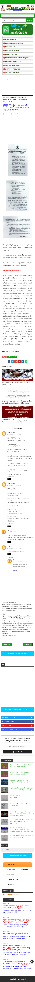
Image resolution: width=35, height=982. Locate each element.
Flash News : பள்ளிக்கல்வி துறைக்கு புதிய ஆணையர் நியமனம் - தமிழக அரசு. (15, 421)
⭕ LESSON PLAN (9, 47)
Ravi (8, 546)
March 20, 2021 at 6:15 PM (15, 533)
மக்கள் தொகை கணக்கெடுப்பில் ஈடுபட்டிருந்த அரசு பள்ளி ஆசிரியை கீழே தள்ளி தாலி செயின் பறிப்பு (16, 948)
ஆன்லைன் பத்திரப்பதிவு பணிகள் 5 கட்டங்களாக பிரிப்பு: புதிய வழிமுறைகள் (16, 962)
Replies (11, 557)
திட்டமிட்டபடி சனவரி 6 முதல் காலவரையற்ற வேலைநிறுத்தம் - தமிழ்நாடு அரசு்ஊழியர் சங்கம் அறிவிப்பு (22, 829)
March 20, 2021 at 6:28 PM (15, 548)
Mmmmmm (11, 531)
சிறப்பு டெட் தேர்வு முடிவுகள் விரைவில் (15, 934)
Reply (9, 479)
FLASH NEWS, (22, 114)
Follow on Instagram (9, 729)
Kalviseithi (23, 979)
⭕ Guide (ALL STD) (10, 54)
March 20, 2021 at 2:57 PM (15, 485)
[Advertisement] (17, 87)
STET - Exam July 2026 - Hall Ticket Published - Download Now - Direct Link (22, 821)
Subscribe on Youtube (10, 725)
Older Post (27, 644)
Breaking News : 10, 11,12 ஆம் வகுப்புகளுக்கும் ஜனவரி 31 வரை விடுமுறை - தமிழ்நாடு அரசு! (17, 402)
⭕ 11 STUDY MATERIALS (11, 69)
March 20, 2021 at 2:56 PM (15, 434)
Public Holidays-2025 (17, 855)
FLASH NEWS (12, 97)
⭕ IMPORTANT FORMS (11, 50)
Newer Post (6, 644)
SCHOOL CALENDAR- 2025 (17, 653)
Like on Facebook (8, 721)
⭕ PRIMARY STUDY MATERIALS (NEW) (16, 58)
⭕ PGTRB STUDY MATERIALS (13, 43)
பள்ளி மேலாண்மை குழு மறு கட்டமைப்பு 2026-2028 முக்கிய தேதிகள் (16, 907)
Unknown (11, 432)
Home (5, 97)
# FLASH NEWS (12, 357)
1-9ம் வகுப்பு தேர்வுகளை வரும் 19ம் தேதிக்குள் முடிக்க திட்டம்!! (16, 383)
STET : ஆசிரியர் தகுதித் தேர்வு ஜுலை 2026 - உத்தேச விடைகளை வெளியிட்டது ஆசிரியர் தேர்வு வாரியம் (22, 813)
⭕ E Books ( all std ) (9, 39)
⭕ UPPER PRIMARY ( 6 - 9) (12, 61)
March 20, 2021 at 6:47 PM (20, 562)
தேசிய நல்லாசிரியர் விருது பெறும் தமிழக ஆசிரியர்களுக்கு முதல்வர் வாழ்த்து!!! (17, 921)
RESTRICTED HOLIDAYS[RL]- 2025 (17, 709)
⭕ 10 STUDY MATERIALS (11, 65)
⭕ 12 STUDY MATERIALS (11, 73)
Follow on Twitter (8, 717)
